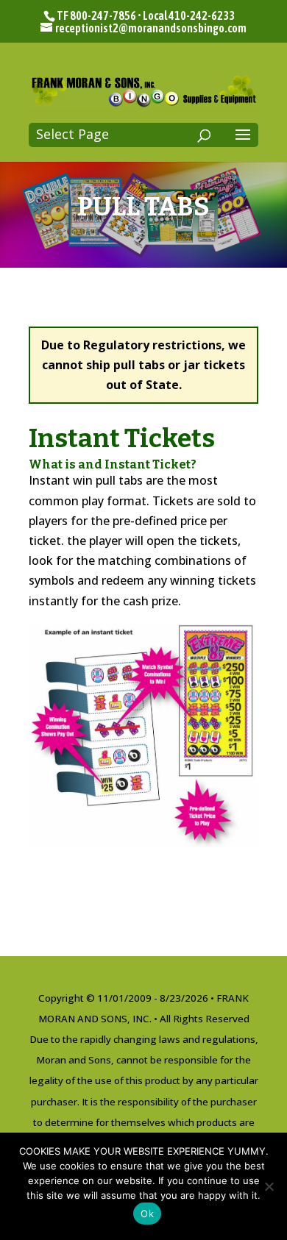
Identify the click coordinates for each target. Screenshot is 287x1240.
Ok (147, 1213)
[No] (268, 1186)
